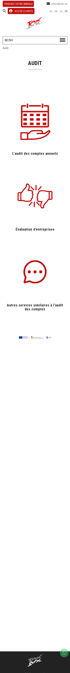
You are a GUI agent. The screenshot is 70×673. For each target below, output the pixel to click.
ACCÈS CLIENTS (24, 11)
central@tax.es (59, 3)
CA (61, 11)
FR (66, 11)
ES (51, 11)
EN (56, 11)
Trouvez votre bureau (18, 4)
